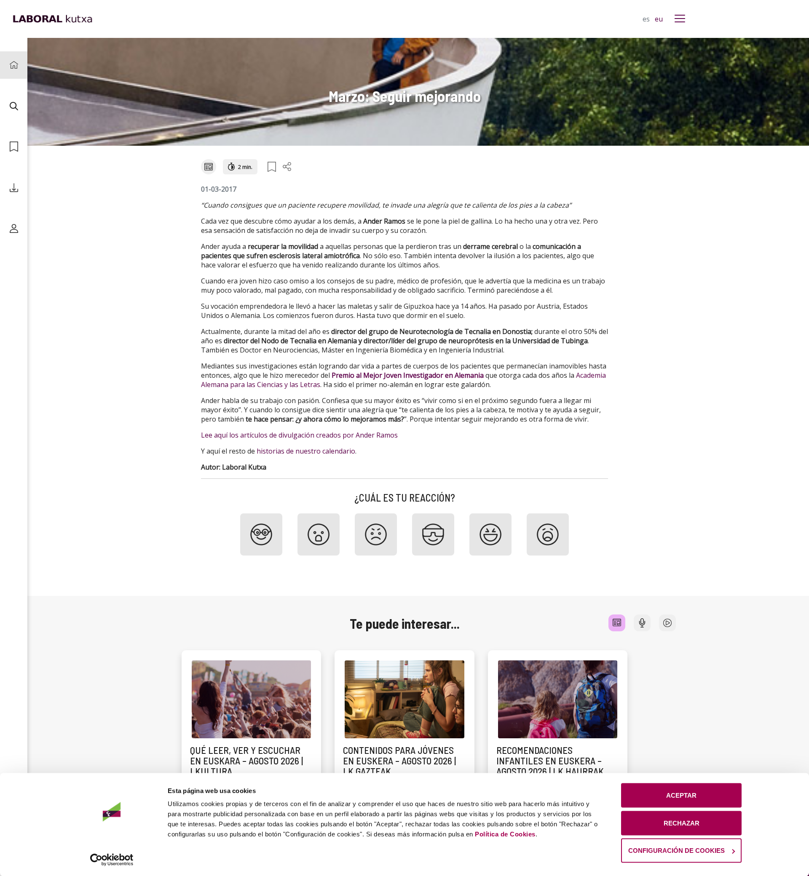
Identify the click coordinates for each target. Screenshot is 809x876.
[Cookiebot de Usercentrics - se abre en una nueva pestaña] (112, 859)
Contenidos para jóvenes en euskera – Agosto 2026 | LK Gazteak (399, 760)
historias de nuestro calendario (306, 451)
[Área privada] (13, 228)
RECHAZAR (681, 822)
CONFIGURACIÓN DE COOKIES (676, 850)
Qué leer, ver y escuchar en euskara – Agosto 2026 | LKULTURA (246, 760)
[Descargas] (13, 187)
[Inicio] (13, 65)
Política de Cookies (505, 834)
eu (659, 19)
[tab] (616, 622)
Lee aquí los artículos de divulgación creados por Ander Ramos (299, 435)
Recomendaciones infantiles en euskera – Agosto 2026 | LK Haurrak (550, 760)
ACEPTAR (681, 795)
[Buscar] (13, 106)
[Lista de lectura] (13, 146)
